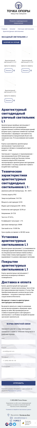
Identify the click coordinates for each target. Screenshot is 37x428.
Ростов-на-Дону (25, 415)
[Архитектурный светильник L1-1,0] (10, 52)
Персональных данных (14, 390)
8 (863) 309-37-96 (20, 421)
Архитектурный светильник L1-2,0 (27, 61)
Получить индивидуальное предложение (18, 22)
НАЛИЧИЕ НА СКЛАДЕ (11, 42)
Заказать (9, 70)
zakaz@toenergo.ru (20, 418)
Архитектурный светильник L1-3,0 (10, 91)
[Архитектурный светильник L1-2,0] (27, 52)
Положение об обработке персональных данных (18, 409)
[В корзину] (14, 70)
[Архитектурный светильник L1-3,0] (10, 82)
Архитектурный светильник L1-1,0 (10, 61)
